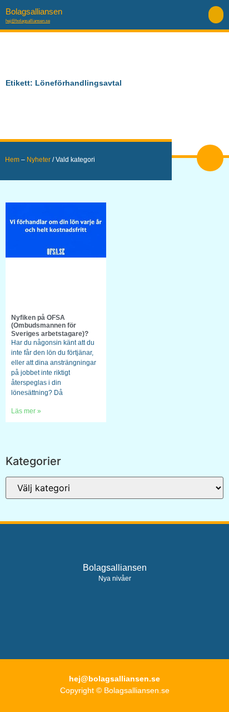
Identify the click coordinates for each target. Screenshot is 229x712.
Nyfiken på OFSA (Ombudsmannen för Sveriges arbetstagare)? (49, 326)
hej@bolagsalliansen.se (28, 20)
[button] (215, 15)
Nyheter (39, 160)
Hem (12, 160)
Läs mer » (26, 411)
